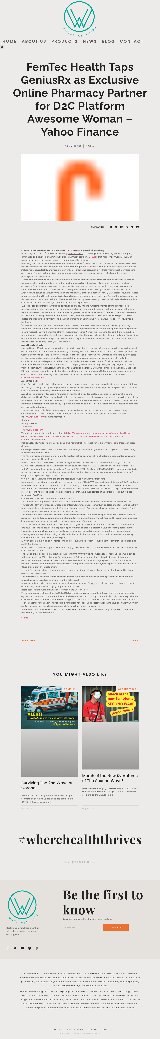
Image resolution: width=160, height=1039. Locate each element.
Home (9, 41)
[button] (2, 47)
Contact (132, 41)
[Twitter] (15, 948)
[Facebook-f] (7, 948)
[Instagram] (36, 948)
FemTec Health (75, 253)
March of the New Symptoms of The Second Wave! (110, 778)
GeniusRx (93, 256)
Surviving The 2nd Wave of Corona (46, 785)
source (24, 617)
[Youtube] (22, 948)
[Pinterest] (29, 948)
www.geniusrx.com (35, 416)
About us (34, 41)
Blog (108, 41)
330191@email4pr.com (32, 429)
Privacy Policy (75, 1029)
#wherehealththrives (80, 839)
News (90, 41)
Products (65, 41)
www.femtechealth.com (33, 377)
